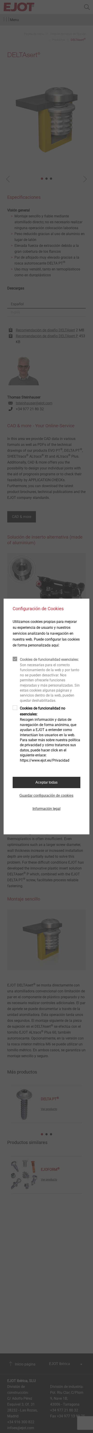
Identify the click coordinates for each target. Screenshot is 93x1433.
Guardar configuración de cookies (46, 795)
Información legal (46, 808)
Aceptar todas (46, 782)
